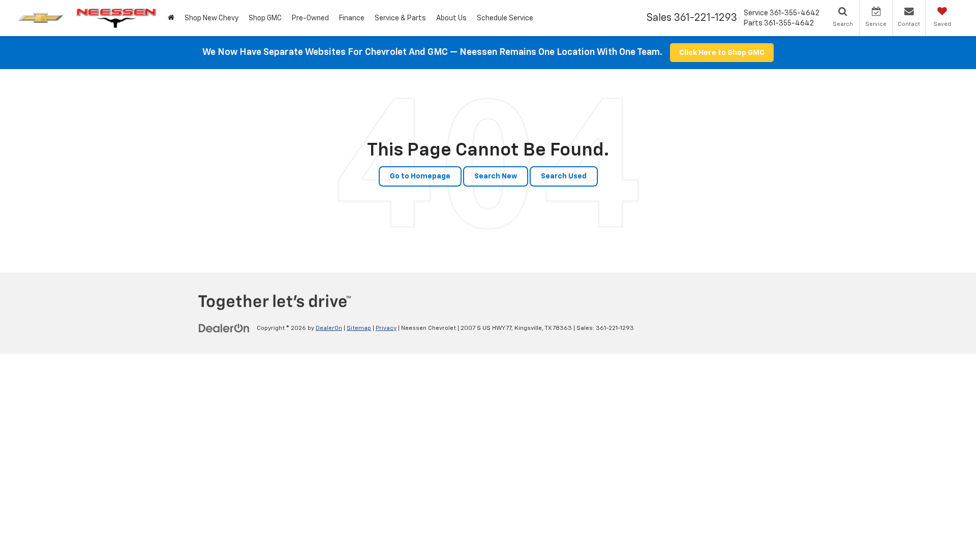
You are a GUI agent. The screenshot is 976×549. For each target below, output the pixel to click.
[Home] (171, 18)
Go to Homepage (420, 176)
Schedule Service (505, 18)
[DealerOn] (224, 327)
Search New (495, 176)
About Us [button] (451, 18)
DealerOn (329, 328)
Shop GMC (265, 18)
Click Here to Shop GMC (722, 52)
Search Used (564, 176)
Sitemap (359, 328)
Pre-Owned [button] (310, 18)
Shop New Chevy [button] (211, 18)
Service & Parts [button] (400, 18)
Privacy (386, 328)
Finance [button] (351, 18)
